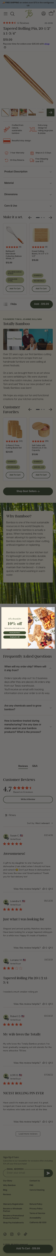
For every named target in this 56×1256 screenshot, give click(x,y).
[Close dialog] (53, 609)
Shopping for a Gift (14, 637)
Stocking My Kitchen (14, 632)
